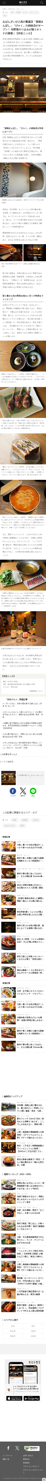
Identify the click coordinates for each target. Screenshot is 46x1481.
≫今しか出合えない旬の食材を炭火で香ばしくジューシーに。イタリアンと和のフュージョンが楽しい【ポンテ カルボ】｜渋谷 (22, 745)
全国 (13, 1326)
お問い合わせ (28, 1456)
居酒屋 (18, 12)
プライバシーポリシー (31, 1466)
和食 (12, 12)
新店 (5, 15)
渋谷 (6, 12)
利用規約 (26, 1463)
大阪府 (33, 1331)
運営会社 (26, 1459)
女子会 (25, 12)
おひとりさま (34, 12)
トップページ (8, 1456)
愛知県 (12, 1336)
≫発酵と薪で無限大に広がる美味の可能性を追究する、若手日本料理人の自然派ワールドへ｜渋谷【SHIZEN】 (22, 725)
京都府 (33, 1336)
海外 (33, 1326)
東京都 (12, 1331)
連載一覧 (6, 1459)
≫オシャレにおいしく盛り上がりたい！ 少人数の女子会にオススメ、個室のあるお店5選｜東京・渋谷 (23, 714)
